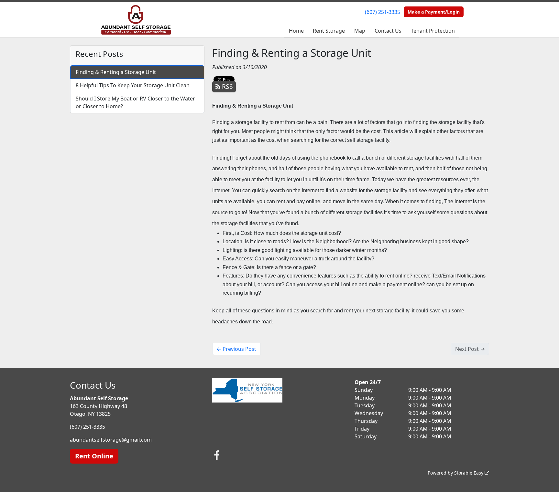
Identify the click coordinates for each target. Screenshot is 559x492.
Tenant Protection (433, 30)
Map (359, 30)
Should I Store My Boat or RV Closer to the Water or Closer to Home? (135, 102)
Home (296, 30)
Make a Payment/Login (434, 12)
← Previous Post (236, 348)
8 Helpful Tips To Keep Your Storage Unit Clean (133, 85)
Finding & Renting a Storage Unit (116, 72)
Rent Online (94, 456)
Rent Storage (329, 30)
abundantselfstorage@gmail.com (111, 439)
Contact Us (388, 30)
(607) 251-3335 (382, 12)
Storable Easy (469, 473)
